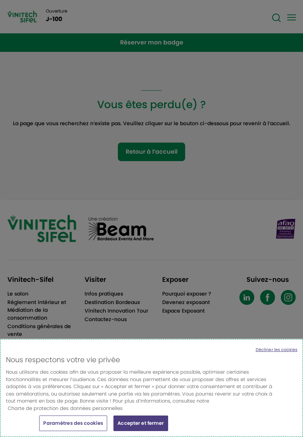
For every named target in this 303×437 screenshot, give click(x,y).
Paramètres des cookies (73, 423)
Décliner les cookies (276, 350)
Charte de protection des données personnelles (65, 408)
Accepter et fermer (141, 423)
